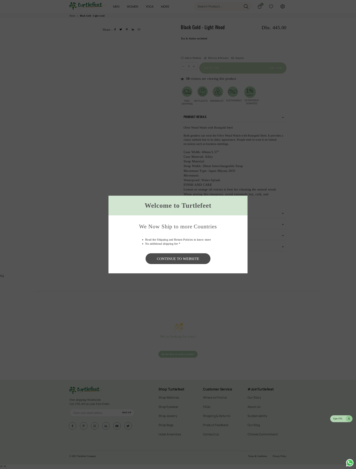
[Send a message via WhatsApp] (349, 462)
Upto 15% (341, 418)
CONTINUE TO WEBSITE (178, 259)
